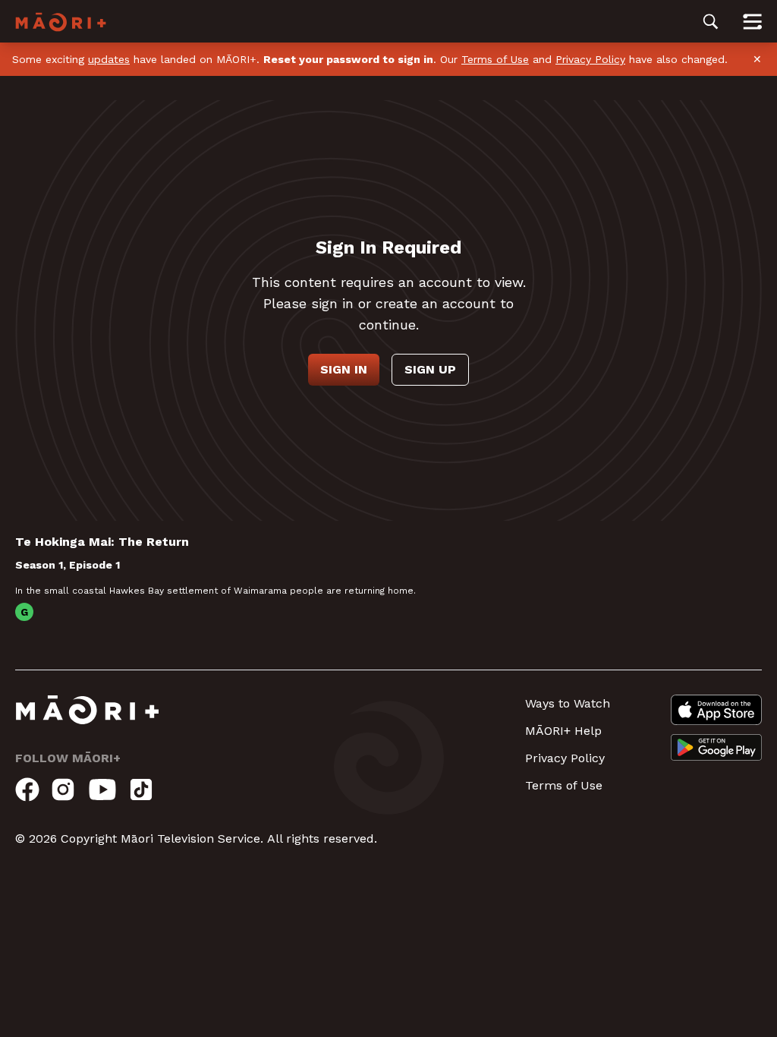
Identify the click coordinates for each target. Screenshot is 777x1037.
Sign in (343, 369)
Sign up (430, 369)
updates (109, 59)
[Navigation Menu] (752, 21)
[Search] (711, 21)
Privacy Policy (590, 59)
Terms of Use (495, 59)
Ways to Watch (567, 703)
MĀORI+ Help (563, 730)
